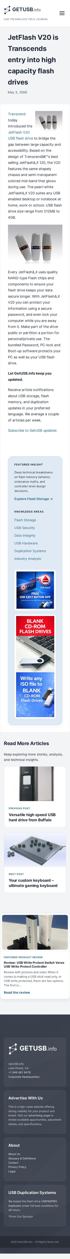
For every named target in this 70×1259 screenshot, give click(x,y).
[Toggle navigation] (62, 13)
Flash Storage (25, 520)
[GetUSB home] (35, 1049)
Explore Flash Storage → (33, 499)
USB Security (24, 528)
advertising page (39, 1115)
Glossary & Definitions (22, 1158)
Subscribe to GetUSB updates (32, 430)
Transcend (16, 114)
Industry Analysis (27, 559)
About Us (14, 1154)
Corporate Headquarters (23, 1076)
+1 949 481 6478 (19, 1072)
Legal (11, 1171)
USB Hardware (26, 543)
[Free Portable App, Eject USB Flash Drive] (35, 590)
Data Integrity (24, 535)
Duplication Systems (30, 551)
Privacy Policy (17, 1166)
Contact (13, 1162)
